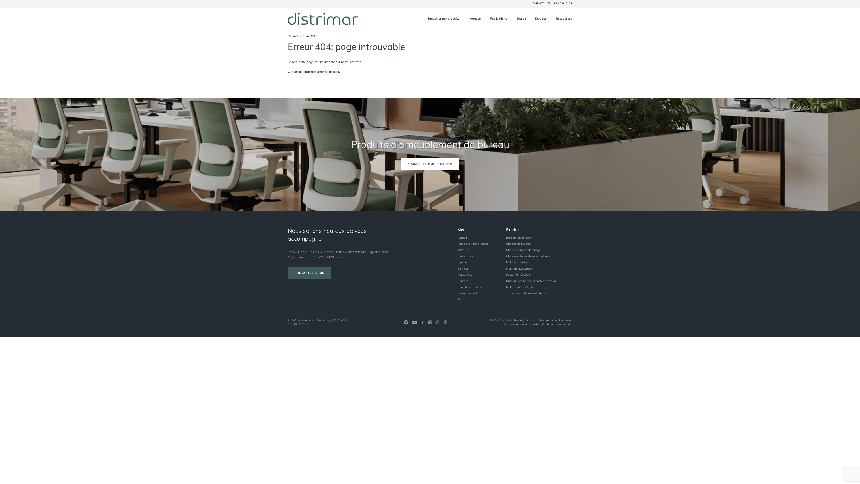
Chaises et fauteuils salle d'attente (528, 256)
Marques (475, 18)
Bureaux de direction (519, 237)
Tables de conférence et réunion (526, 293)
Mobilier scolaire (516, 262)
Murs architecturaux (519, 268)
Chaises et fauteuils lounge (523, 250)
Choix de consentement (557, 324)
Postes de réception (518, 274)
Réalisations (498, 18)
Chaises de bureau (518, 243)
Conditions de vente (470, 287)
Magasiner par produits (442, 18)
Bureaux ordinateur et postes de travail (531, 281)
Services (541, 18)
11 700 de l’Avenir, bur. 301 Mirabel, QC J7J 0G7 (317, 320)
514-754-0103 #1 (299, 324)
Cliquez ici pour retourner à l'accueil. (314, 71)
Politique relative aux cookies (522, 324)
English (462, 299)
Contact (463, 281)
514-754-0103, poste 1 (329, 257)
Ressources (564, 18)
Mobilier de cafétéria (519, 287)
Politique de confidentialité (555, 320)
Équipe (521, 18)
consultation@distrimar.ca (345, 252)
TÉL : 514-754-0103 (559, 3)
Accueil (293, 36)
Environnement (467, 293)
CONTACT (537, 3)
